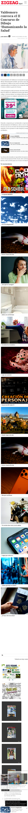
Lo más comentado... (15, 790)
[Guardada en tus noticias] (14, 75)
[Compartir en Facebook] (2, 75)
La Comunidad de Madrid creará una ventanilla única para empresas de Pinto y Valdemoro (17, 787)
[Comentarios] (17, 75)
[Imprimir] (11, 75)
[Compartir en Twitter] (5, 75)
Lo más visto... (5, 790)
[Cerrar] (26, 808)
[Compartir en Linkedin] (8, 75)
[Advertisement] (14, 634)
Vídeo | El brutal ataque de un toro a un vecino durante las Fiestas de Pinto (12, 794)
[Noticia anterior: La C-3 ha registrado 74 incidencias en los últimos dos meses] (20, 75)
